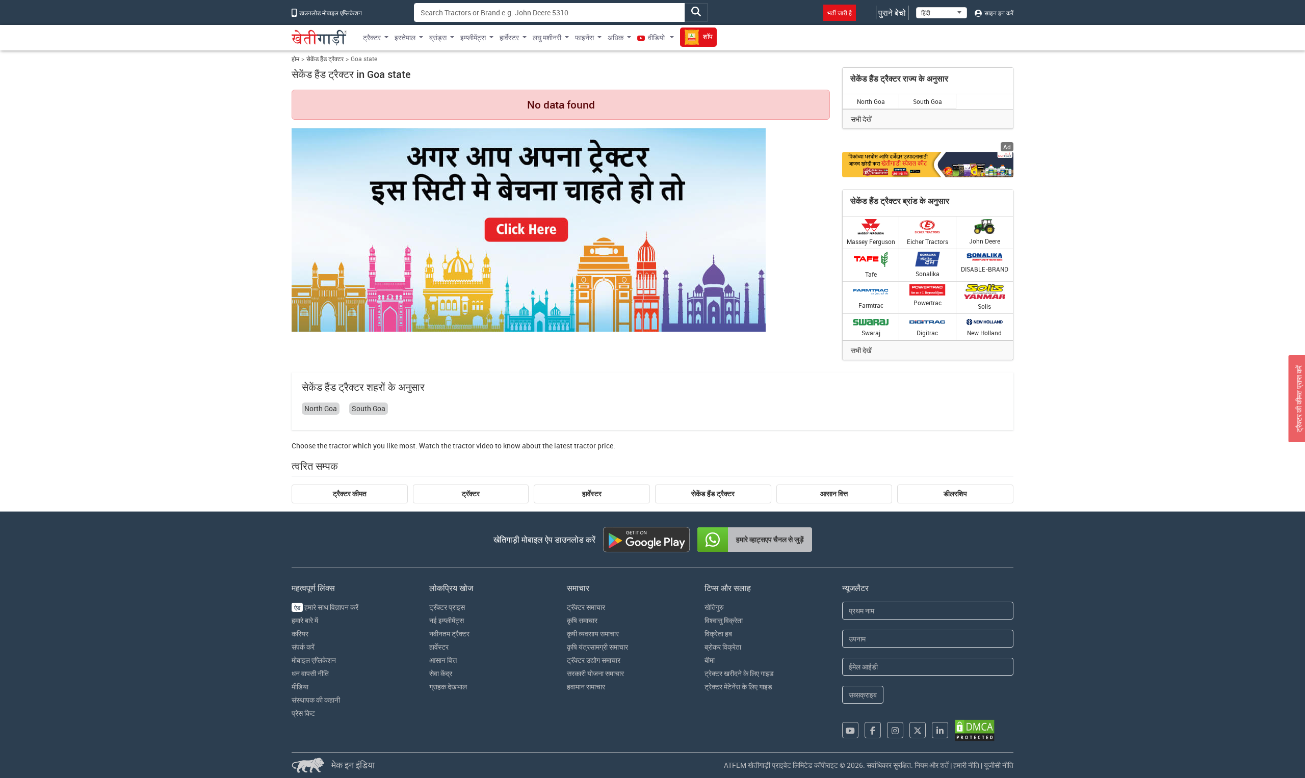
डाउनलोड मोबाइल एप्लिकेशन (330, 13)
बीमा (709, 660)
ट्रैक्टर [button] (372, 37)
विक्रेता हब (718, 633)
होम (295, 59)
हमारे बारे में (305, 620)
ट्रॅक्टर (471, 494)
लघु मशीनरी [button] (547, 37)
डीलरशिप (955, 494)
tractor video (473, 445)
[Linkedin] (940, 730)
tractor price (593, 445)
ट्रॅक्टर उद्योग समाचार (593, 660)
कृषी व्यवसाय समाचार (593, 633)
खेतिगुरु (714, 607)
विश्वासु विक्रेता (723, 620)
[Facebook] (873, 730)
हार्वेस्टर (592, 494)
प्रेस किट (303, 713)
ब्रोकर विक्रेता (722, 647)
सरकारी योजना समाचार (595, 673)
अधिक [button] (615, 37)
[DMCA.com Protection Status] (974, 730)
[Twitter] (917, 730)
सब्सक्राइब (863, 695)
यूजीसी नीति (998, 765)
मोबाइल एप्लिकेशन (314, 660)
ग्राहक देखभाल (448, 686)
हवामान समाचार (586, 686)
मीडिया (300, 686)
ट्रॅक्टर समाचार (586, 607)
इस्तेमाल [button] (405, 37)
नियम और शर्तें (932, 765)
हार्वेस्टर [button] (509, 37)
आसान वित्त (834, 494)
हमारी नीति (966, 765)
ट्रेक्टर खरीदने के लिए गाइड (739, 673)
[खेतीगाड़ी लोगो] (319, 38)
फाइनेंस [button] (584, 37)
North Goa (871, 101)
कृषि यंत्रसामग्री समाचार (597, 647)
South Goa (927, 101)
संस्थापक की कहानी (316, 700)
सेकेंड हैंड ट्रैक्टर (325, 59)
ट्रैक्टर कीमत (350, 494)
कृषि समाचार (582, 620)
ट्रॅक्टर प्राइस (447, 607)
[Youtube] (850, 730)
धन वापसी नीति (310, 673)
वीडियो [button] (656, 37)
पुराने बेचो (892, 12)
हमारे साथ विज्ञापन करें (326, 607)
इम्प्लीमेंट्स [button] (473, 37)
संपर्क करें (303, 647)
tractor (340, 445)
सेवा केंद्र (440, 673)
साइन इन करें (998, 13)
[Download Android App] (646, 539)
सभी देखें (861, 119)
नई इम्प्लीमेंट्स (446, 620)
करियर (300, 633)
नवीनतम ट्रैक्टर (449, 633)
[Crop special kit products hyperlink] (927, 164)
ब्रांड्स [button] (438, 37)
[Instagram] (895, 730)
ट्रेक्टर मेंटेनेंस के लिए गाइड (738, 686)
